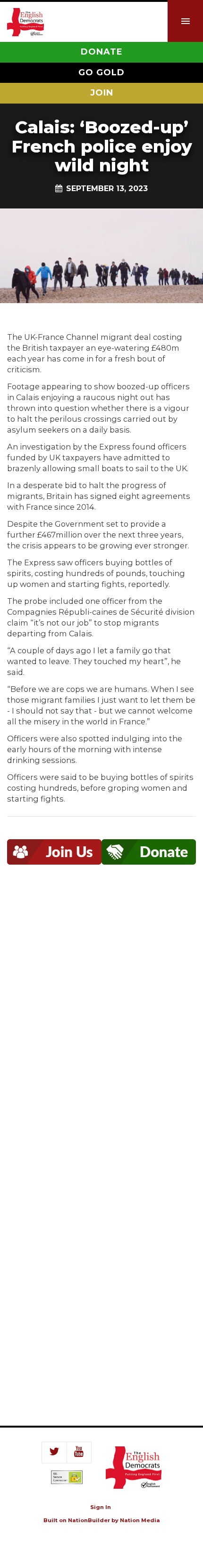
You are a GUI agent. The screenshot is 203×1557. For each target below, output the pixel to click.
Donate (102, 52)
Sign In (100, 1507)
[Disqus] (101, 1015)
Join (101, 93)
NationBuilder (89, 1520)
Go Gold (101, 72)
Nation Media (140, 1520)
